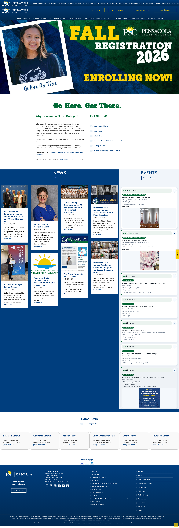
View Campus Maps (91, 424)
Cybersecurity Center (145, 483)
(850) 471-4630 (99, 445)
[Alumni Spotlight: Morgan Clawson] (44, 203)
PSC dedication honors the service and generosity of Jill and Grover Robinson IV (14, 216)
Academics (98, 131)
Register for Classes (141, 10)
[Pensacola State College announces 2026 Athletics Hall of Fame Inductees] (104, 194)
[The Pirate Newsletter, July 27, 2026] (74, 253)
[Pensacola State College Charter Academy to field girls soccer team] (44, 263)
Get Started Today (19, 490)
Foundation (142, 487)
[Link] (14, 10)
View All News (59, 178)
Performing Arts (143, 495)
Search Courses (118, 10)
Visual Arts (141, 507)
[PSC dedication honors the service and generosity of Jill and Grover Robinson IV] (14, 196)
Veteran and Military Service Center (107, 151)
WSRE (140, 510)
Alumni (140, 471)
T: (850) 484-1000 (51, 476)
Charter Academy (144, 479)
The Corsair (142, 503)
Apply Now (96, 10)
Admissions (98, 136)
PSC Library (142, 491)
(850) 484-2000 (66, 159)
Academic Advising (101, 126)
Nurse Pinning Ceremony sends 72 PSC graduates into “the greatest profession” (73, 207)
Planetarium (142, 499)
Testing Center (99, 146)
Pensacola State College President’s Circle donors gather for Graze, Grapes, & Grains (103, 267)
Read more (8, 239)
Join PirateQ (165, 10)
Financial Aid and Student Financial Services (110, 141)
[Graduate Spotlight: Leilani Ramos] (14, 263)
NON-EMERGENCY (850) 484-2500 (57, 482)
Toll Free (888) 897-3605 (54, 478)
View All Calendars (149, 178)
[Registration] (89, 56)
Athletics (141, 475)
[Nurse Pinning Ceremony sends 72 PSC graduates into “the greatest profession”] (74, 192)
